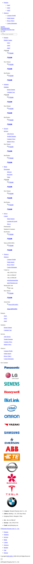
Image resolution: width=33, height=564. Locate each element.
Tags (5, 550)
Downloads (7, 169)
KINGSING (10, 556)
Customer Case (11, 92)
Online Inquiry (10, 18)
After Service (10, 133)
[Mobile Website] (10, 528)
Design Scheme (11, 89)
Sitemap (6, 553)
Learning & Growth (12, 221)
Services (6, 128)
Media (5, 166)
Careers (6, 216)
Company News (11, 139)
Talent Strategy (11, 218)
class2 (8, 7)
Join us (5, 213)
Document (9, 174)
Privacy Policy (10, 20)
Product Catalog (8, 40)
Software (9, 172)
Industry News (10, 141)
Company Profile (11, 15)
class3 (8, 10)
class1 (8, 5)
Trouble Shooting (11, 136)
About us (6, 13)
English (8, 28)
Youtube (3, 26)
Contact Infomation (12, 23)
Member (6, 547)
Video (8, 177)
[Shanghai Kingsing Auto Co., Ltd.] (16, 30)
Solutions (6, 84)
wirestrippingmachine (12, 280)
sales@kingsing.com (12, 283)
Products (6, 2)
